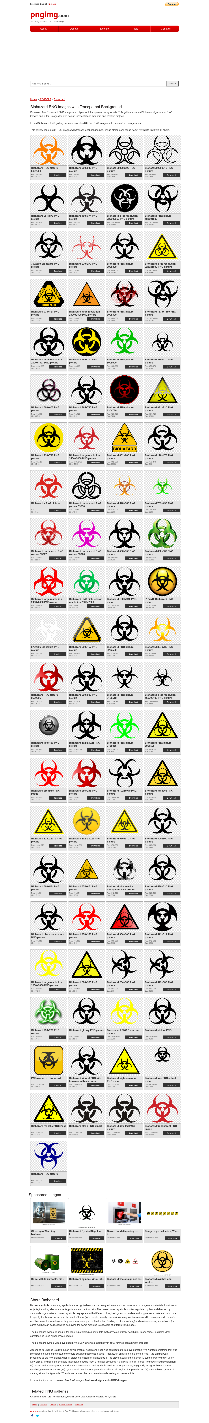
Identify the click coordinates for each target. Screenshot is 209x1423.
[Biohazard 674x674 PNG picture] (86, 868)
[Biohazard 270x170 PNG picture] (162, 341)
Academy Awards (94, 1396)
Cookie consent (65, 1404)
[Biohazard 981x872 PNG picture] (49, 198)
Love (77, 1396)
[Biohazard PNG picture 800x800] (124, 246)
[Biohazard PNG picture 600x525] (162, 725)
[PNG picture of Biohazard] (48, 1060)
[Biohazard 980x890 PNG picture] (124, 150)
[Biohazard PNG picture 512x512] (124, 677)
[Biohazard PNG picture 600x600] (124, 341)
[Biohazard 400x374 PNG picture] (86, 198)
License (104, 28)
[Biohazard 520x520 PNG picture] (162, 868)
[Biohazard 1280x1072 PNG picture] (49, 821)
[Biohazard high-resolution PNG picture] (124, 1060)
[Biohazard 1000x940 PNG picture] (124, 581)
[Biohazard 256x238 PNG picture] (49, 1012)
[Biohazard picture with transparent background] (124, 868)
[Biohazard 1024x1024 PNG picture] (86, 820)
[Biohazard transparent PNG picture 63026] (86, 533)
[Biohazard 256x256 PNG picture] (86, 773)
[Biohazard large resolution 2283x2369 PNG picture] (124, 198)
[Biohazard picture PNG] (162, 1012)
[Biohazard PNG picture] (49, 1156)
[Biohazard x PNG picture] (48, 485)
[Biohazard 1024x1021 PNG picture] (86, 725)
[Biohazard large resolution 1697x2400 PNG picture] (162, 677)
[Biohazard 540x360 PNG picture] (124, 485)
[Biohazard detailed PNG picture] (124, 1108)
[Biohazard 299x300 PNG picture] (86, 341)
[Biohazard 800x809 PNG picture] (162, 533)
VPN (106, 1396)
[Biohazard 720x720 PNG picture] (48, 437)
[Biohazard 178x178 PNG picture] (162, 437)
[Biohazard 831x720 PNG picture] (162, 389)
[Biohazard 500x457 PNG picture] (86, 629)
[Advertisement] (104, 54)
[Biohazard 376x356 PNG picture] (86, 916)
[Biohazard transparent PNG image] (162, 1108)
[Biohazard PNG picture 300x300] (124, 294)
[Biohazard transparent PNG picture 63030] (86, 485)
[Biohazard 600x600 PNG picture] (48, 389)
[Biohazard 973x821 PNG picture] (49, 294)
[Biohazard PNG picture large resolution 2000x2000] (86, 581)
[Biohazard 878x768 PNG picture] (162, 773)
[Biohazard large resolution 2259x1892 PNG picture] (162, 246)
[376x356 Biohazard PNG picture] (49, 629)
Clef (50, 1396)
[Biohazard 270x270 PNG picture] (86, 246)
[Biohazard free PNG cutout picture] (162, 1060)
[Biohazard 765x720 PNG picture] (86, 389)
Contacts (166, 28)
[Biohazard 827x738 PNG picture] (162, 629)
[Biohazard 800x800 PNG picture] (162, 820)
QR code (34, 1396)
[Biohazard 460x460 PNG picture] (48, 725)
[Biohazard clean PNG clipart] (86, 1108)
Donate (74, 28)
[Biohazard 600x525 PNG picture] (86, 964)
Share (113, 1396)
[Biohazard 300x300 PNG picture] (124, 916)
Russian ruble (59, 1396)
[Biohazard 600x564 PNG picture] (49, 868)
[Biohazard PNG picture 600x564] (49, 150)
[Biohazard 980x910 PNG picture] (162, 150)
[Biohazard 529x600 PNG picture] (162, 964)
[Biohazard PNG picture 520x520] (124, 629)
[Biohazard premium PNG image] (49, 772)
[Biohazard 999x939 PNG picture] (86, 677)
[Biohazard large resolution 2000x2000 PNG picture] (48, 964)
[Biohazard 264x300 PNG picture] (124, 964)
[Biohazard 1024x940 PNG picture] (124, 773)
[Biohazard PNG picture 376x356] (124, 725)
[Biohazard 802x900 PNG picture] (124, 437)
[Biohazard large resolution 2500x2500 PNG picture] (86, 294)
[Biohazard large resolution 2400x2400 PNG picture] (86, 437)
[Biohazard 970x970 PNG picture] (124, 820)
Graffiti (70, 1396)
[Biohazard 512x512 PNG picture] (162, 916)
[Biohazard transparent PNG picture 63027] (48, 533)
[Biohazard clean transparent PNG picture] (49, 916)
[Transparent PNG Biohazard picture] (124, 1012)
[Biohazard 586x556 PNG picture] (124, 533)
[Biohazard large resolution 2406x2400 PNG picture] (48, 581)
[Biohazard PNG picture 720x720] (124, 389)
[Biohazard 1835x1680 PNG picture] (162, 294)
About (43, 28)
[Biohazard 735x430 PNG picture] (162, 485)
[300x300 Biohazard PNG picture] (48, 246)
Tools (135, 28)
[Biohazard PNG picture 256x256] (48, 677)
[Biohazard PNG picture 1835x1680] (162, 198)
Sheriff (43, 1396)
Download (58, 175)
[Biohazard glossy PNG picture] (86, 1012)
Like (83, 1396)
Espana (52, 3)
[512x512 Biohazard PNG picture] (162, 581)
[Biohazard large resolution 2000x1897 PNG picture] (49, 341)
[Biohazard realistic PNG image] (49, 1108)
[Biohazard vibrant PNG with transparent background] (86, 1060)
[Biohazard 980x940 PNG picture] (86, 150)
